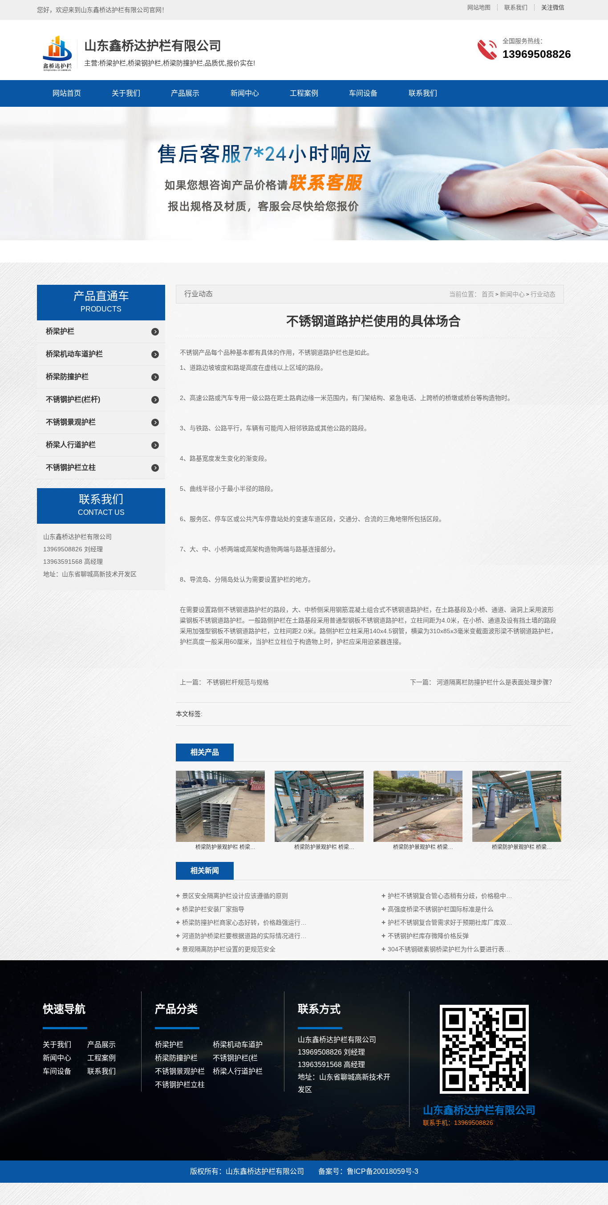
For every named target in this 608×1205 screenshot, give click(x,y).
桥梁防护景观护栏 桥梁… (225, 847)
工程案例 (304, 93)
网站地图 (478, 7)
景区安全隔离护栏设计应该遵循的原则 (235, 895)
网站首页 (67, 93)
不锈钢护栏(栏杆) (73, 399)
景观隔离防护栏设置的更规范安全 (229, 949)
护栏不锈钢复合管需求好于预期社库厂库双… (450, 922)
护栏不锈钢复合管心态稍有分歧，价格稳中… (450, 895)
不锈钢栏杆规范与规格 (238, 682)
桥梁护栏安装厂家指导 (213, 909)
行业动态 (543, 294)
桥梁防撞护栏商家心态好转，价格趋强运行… (244, 922)
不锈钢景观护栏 (71, 422)
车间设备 (363, 93)
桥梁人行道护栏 (71, 445)
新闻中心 (245, 93)
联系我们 (515, 7)
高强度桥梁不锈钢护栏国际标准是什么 (441, 909)
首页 (488, 294)
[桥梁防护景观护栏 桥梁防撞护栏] (220, 806)
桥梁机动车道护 (238, 1044)
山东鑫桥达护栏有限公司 (56, 53)
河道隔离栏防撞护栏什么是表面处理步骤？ (496, 682)
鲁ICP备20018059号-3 (382, 1171)
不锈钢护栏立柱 (71, 467)
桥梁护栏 (60, 331)
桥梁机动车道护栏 (74, 354)
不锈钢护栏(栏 (235, 1058)
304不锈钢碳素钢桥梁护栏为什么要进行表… (449, 949)
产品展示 (185, 93)
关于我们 (126, 93)
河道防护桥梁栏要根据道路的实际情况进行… (244, 935)
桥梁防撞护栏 (67, 376)
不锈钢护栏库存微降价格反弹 (428, 935)
